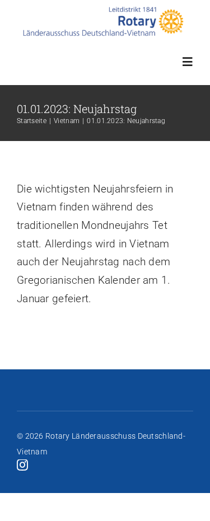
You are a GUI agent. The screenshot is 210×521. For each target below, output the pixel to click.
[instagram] (22, 465)
